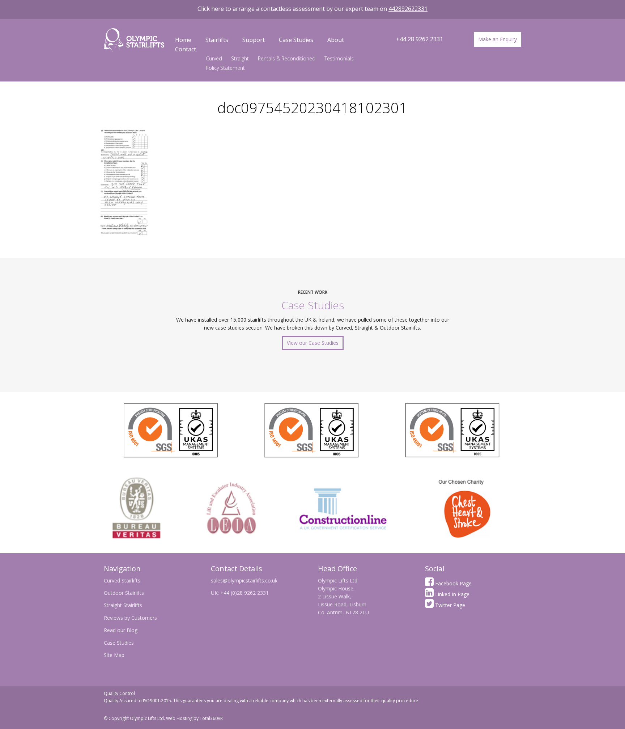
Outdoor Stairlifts (124, 592)
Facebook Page (453, 583)
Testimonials (339, 58)
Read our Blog (120, 630)
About (335, 40)
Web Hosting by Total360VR (194, 718)
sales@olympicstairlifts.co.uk (244, 580)
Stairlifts (216, 40)
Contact (185, 49)
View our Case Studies (313, 342)
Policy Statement (225, 67)
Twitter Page (449, 605)
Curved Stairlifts (122, 580)
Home (183, 40)
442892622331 (408, 9)
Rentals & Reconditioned (286, 58)
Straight (240, 58)
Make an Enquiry (497, 39)
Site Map (114, 655)
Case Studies (296, 40)
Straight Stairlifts (123, 605)
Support (253, 40)
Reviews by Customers (130, 617)
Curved (214, 58)
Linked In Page (451, 594)
